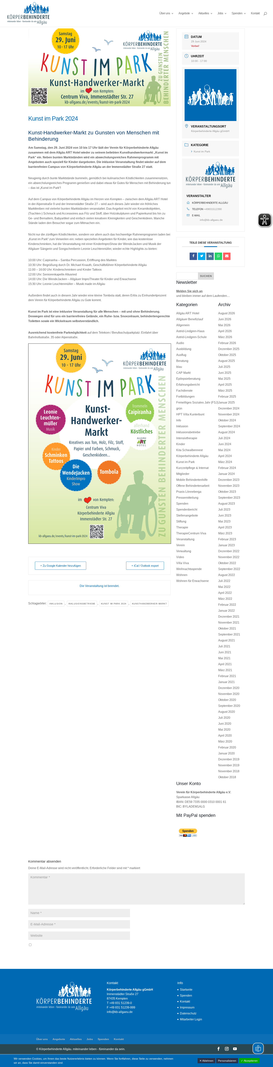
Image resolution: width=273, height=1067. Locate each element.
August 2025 (226, 360)
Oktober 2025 (227, 354)
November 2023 (228, 485)
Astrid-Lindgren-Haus (190, 331)
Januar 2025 (226, 402)
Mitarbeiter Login (191, 1019)
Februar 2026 (227, 343)
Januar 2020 (226, 753)
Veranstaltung (185, 539)
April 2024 (225, 456)
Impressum (187, 1007)
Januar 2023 (226, 545)
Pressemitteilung (187, 497)
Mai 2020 (224, 729)
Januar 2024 (226, 473)
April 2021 (225, 664)
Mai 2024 (224, 450)
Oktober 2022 (227, 563)
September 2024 (229, 426)
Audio (180, 343)
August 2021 (226, 640)
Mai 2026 (224, 325)
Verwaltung (183, 551)
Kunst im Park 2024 (113, 604)
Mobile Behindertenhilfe (192, 479)
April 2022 (225, 592)
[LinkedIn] (210, 256)
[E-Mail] (226, 256)
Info (178, 420)
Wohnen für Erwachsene (192, 580)
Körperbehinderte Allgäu (192, 456)
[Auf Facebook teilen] (193, 256)
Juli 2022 (224, 580)
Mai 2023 (224, 521)
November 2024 (228, 414)
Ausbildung (183, 349)
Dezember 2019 (228, 759)
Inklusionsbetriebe (81, 604)
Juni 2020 (224, 723)
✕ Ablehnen (206, 1060)
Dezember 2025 (228, 349)
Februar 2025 (227, 396)
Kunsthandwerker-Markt (149, 604)
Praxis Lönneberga (188, 491)
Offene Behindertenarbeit (192, 485)
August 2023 (226, 503)
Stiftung (181, 521)
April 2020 (225, 735)
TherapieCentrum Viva (191, 533)
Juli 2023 (224, 509)
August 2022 (226, 575)
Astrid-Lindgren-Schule (191, 337)
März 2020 (225, 741)
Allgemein (183, 325)
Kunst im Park (202, 151)
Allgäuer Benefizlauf (189, 319)
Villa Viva (182, 563)
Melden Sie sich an (189, 291)
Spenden (237, 13)
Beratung (182, 360)
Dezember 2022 (228, 551)
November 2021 (228, 622)
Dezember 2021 (228, 616)
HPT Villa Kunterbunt (190, 414)
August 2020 (226, 711)
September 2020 (229, 705)
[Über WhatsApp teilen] (218, 256)
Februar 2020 (227, 747)
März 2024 (225, 462)
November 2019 (228, 765)
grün (179, 408)
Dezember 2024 (228, 408)
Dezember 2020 (228, 688)
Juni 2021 (224, 652)
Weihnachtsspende (189, 569)
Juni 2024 (224, 444)
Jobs (220, 13)
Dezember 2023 (228, 479)
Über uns (164, 13)
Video (180, 557)
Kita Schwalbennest (189, 450)
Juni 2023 (224, 515)
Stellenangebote (187, 515)
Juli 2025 (224, 366)
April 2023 (225, 527)
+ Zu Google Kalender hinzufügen (60, 565)
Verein (180, 545)
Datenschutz (188, 1013)
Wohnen (181, 575)
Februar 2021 (227, 676)
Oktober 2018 (227, 777)
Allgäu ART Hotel (187, 313)
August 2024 (226, 432)
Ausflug (181, 354)
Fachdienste (184, 390)
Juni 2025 (224, 372)
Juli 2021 (224, 646)
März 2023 (225, 533)
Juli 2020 (224, 717)
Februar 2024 (227, 467)
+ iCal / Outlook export (145, 565)
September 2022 (229, 569)
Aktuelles (203, 13)
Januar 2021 (226, 682)
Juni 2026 (224, 319)
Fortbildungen (185, 396)
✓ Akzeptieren (249, 1060)
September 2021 (229, 634)
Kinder (180, 444)
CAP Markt (183, 372)
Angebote (184, 13)
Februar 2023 (227, 539)
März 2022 (225, 598)
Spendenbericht (186, 509)
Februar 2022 (227, 604)
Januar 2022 (226, 610)
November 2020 (228, 693)
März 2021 (225, 670)
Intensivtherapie (186, 438)
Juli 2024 (224, 438)
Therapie (182, 527)
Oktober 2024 (227, 420)
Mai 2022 (224, 586)
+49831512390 (213, 209)
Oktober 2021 (227, 628)
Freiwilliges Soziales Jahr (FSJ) (197, 402)
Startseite (186, 989)
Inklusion (56, 604)
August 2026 (226, 313)
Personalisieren (227, 1060)
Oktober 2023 (227, 491)
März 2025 (225, 390)
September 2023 (229, 497)
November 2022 (228, 557)
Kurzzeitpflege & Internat (192, 467)
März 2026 (225, 337)
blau (179, 366)
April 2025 (225, 384)
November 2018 (228, 771)
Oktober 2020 (227, 699)
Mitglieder (182, 473)
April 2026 (225, 331)
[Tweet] (201, 256)
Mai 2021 (224, 658)
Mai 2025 (224, 378)
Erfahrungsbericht (188, 384)
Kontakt (255, 13)
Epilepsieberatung (188, 378)
